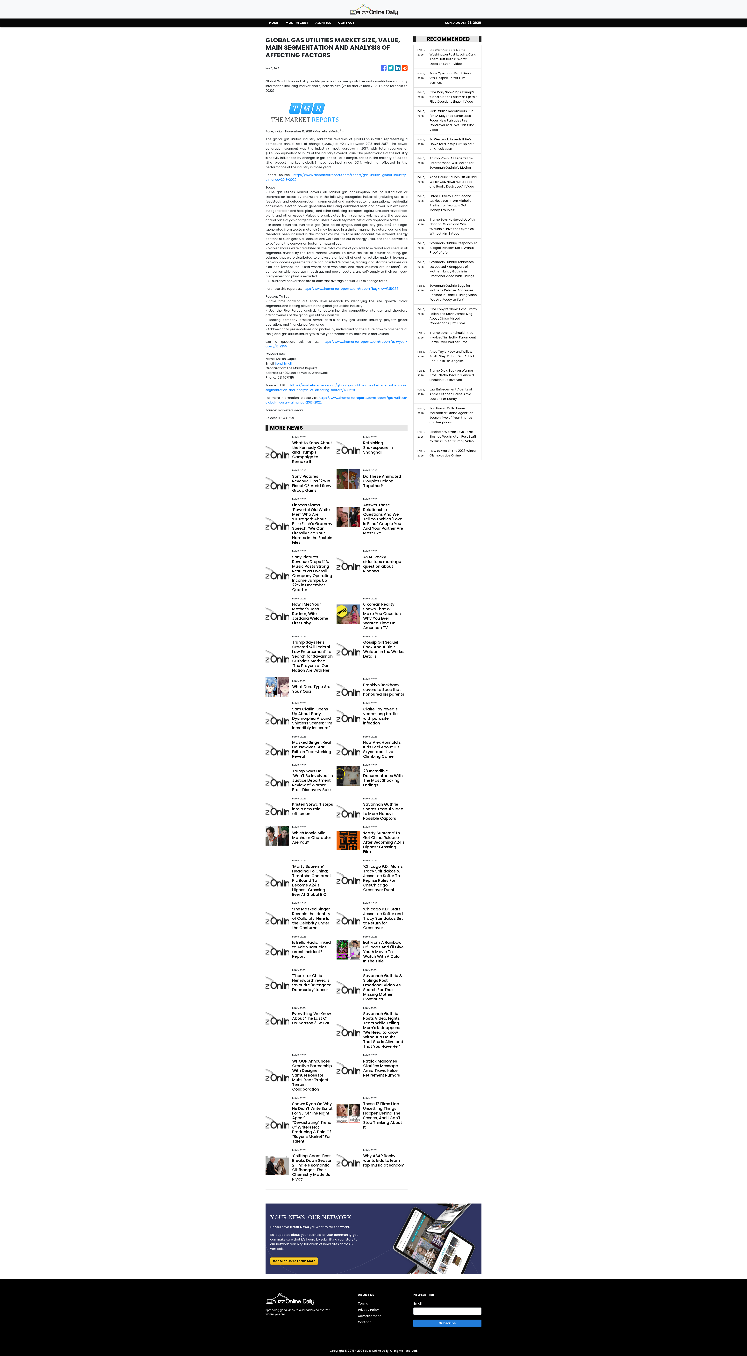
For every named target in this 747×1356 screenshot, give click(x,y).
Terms (363, 1303)
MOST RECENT (297, 22)
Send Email (283, 363)
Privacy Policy (368, 1310)
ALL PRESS (323, 22)
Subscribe (447, 1323)
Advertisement (369, 1316)
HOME (274, 22)
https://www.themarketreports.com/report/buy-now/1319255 (350, 288)
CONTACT (346, 22)
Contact (364, 1322)
